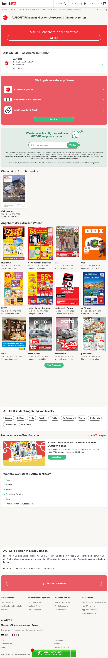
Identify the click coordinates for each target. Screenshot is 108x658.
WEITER (54, 38)
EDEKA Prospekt (35, 602)
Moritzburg (26, 424)
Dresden (8, 418)
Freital (31, 418)
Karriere (4, 610)
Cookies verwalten (61, 647)
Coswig (81, 418)
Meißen (54, 418)
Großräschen (10, 424)
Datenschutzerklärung (69, 158)
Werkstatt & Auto (33, 10)
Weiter (72, 145)
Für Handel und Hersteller (11, 606)
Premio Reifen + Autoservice (19, 503)
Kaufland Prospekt (35, 606)
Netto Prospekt (61, 606)
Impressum (58, 640)
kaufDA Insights (88, 606)
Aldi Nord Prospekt (62, 602)
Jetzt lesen (57, 457)
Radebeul (43, 418)
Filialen (19, 10)
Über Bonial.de (7, 602)
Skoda (9, 489)
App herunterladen (89, 610)
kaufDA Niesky (7, 10)
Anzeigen (100, 10)
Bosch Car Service (14, 494)
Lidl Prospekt (60, 610)
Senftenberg (68, 418)
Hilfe (3, 640)
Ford (8, 480)
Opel (8, 499)
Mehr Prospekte (54, 365)
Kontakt (57, 644)
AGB (3, 647)
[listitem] (14, 196)
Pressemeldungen (89, 613)
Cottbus (20, 418)
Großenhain (95, 418)
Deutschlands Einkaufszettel (94, 602)
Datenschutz (6, 644)
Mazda (9, 484)
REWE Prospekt (34, 610)
